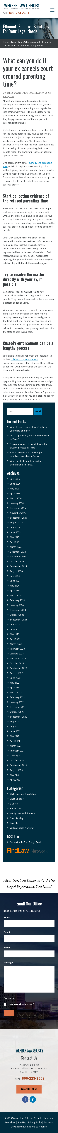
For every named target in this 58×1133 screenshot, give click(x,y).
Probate (14, 823)
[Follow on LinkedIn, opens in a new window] (33, 1099)
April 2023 (15, 639)
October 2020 (17, 760)
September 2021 (18, 716)
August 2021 (16, 721)
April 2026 (15, 493)
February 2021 (17, 750)
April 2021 (15, 740)
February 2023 (17, 648)
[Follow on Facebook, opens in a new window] (25, 1099)
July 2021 (15, 726)
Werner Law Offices (26, 92)
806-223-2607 (19, 12)
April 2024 (15, 590)
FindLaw (43, 1126)
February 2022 (17, 697)
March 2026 (16, 498)
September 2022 (18, 668)
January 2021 (16, 755)
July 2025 (15, 527)
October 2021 (17, 711)
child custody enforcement (24, 359)
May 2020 (14, 774)
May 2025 (14, 537)
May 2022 (14, 682)
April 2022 (15, 687)
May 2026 (14, 488)
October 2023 (17, 614)
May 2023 (14, 634)
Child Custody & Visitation (23, 793)
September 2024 (18, 566)
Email (7, 932)
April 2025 (15, 542)
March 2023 (16, 643)
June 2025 (15, 532)
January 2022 (17, 702)
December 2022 (18, 658)
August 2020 (16, 770)
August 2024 (16, 571)
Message (8, 962)
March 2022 (16, 692)
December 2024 (18, 551)
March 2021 (15, 745)
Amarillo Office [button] (29, 1089)
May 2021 (14, 736)
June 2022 (15, 677)
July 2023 (15, 624)
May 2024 (14, 585)
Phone (7, 947)
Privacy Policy (35, 1122)
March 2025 (16, 546)
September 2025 (18, 517)
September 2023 (18, 619)
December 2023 (18, 609)
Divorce (14, 803)
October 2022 (17, 663)
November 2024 (18, 556)
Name (7, 917)
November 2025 (18, 512)
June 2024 (15, 580)
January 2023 (17, 653)
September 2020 (18, 765)
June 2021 (15, 731)
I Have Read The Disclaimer (21, 1004)
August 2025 (16, 522)
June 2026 (15, 483)
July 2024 (15, 575)
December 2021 (18, 707)
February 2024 (17, 600)
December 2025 (18, 508)
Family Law (8, 96)
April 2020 (15, 779)
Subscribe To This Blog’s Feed (25, 842)
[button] (52, 9)
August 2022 (16, 673)
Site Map (22, 1122)
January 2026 (17, 503)
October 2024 (17, 561)
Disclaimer (9, 998)
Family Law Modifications (22, 813)
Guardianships (17, 818)
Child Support (17, 798)
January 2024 (17, 605)
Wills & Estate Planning (22, 827)
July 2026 (15, 478)
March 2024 (16, 595)
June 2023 (15, 629)
